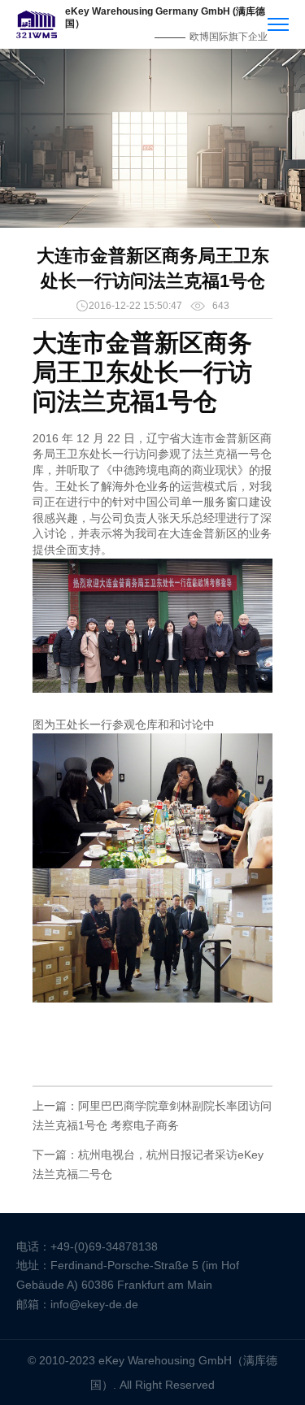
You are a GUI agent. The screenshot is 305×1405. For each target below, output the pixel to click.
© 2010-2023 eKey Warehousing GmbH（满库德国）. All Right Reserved (152, 1372)
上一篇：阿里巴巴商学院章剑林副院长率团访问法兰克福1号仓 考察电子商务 (152, 1115)
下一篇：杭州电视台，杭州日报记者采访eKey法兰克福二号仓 (148, 1164)
